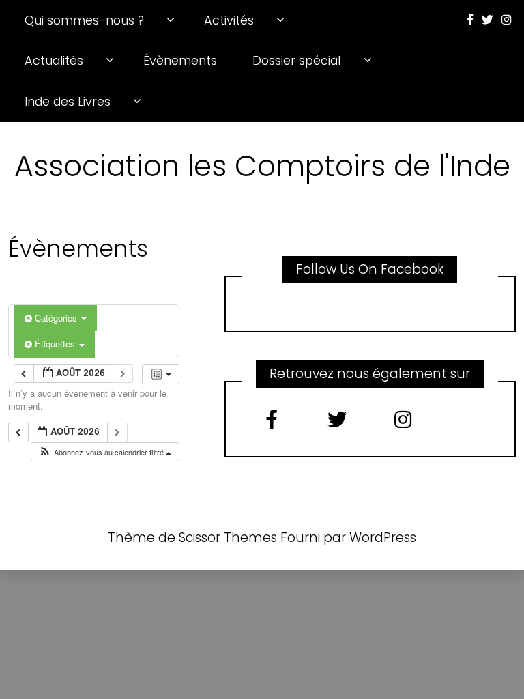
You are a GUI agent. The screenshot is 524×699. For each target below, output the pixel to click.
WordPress (382, 537)
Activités (229, 20)
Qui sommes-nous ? (84, 20)
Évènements (180, 60)
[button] (104, 452)
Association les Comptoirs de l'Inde (262, 165)
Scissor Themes (228, 537)
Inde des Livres (68, 101)
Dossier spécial (296, 60)
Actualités (54, 60)
